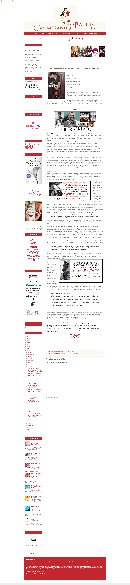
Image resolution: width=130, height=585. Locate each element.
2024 (28, 336)
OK (82, 584)
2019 (28, 346)
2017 (28, 350)
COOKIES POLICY (93, 33)
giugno (29, 364)
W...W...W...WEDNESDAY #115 (34, 413)
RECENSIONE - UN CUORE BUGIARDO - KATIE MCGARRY (34, 393)
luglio (29, 362)
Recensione (75, 353)
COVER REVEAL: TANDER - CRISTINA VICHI (34, 382)
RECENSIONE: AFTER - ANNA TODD (36, 454)
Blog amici (84, 33)
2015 (28, 429)
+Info (79, 584)
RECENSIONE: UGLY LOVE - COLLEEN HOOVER (35, 508)
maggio (29, 366)
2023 (28, 338)
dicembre (30, 352)
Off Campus (71, 353)
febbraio (30, 423)
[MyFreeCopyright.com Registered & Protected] (33, 552)
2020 (28, 344)
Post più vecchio (100, 395)
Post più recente (49, 395)
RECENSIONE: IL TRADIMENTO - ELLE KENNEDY (33, 402)
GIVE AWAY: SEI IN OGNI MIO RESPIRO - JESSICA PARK (35, 443)
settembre (30, 358)
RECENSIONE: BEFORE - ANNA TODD (36, 497)
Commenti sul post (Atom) (55, 397)
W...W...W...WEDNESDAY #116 (34, 405)
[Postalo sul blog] (69, 351)
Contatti (77, 33)
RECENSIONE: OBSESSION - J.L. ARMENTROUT (34, 416)
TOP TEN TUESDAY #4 (33, 407)
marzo (29, 421)
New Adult (59, 353)
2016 (28, 427)
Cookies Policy (47, 563)
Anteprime (51, 33)
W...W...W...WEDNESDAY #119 (34, 368)
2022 (28, 340)
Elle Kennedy (54, 353)
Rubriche (58, 33)
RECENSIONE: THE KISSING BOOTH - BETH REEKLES (36, 486)
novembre (30, 354)
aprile (29, 419)
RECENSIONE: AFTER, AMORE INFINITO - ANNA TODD (36, 475)
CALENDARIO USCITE (68, 33)
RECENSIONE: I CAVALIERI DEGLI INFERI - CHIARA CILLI (34, 410)
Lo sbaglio (93, 134)
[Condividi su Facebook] (72, 351)
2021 (28, 342)
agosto (29, 360)
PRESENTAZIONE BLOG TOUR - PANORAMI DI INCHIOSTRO (35, 397)
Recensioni (43, 33)
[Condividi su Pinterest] (73, 351)
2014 (28, 432)
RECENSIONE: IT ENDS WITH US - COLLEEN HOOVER (36, 465)
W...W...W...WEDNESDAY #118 (34, 373)
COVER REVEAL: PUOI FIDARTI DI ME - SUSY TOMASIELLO (33, 386)
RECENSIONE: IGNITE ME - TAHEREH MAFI (34, 376)
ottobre (29, 356)
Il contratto (86, 134)
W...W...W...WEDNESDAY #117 (34, 389)
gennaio (29, 425)
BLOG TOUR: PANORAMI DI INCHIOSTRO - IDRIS (34, 379)
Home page (35, 33)
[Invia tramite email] (68, 351)
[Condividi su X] (71, 351)
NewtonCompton (65, 353)
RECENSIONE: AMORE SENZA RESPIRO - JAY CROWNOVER (35, 371)
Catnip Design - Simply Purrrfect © (38, 573)
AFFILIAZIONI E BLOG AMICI (36, 518)
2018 (28, 348)
